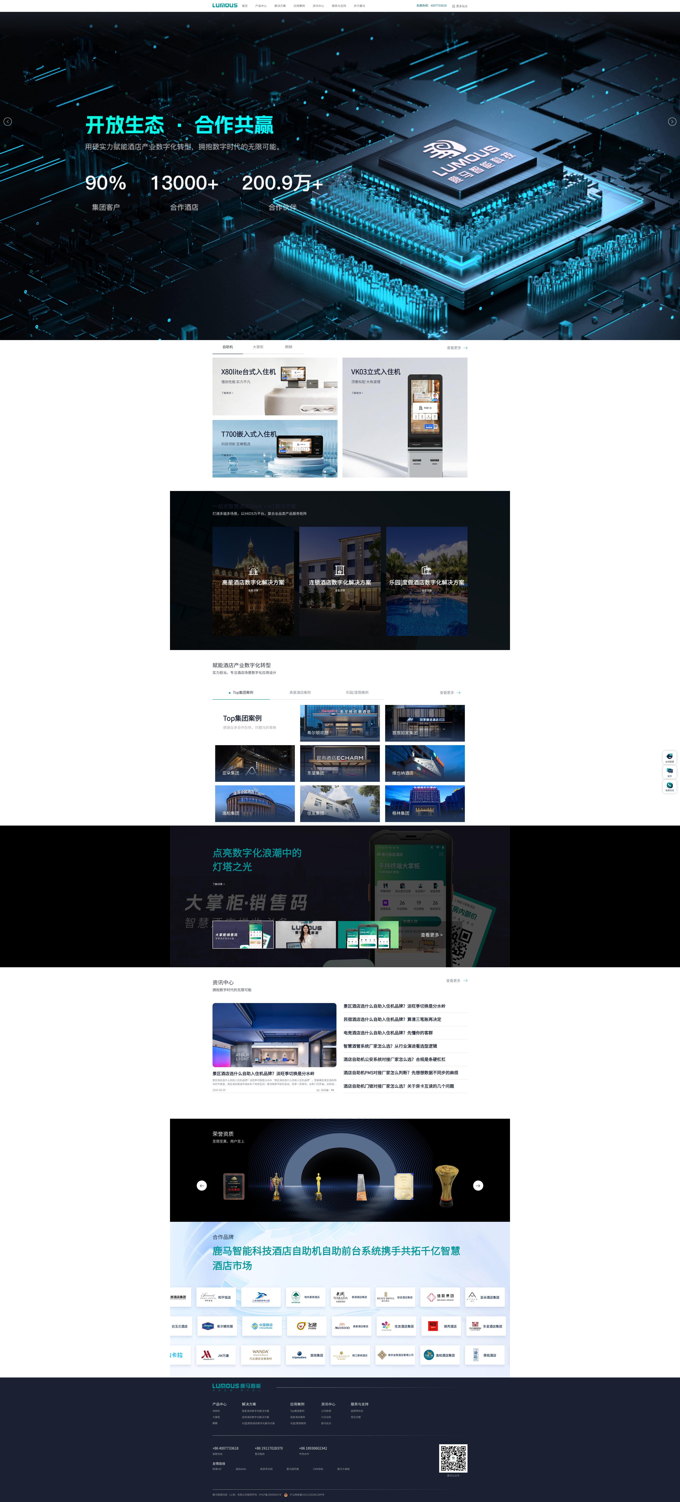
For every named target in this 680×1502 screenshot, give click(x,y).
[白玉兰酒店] (267, 1326)
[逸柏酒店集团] (340, 1356)
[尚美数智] (429, 1298)
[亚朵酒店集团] (385, 1298)
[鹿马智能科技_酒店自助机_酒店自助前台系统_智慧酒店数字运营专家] (236, 1387)
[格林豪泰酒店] (205, 1298)
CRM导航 (318, 1469)
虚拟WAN (241, 1469)
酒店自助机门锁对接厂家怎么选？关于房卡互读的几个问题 (399, 1086)
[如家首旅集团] (178, 1326)
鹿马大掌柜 (343, 1469)
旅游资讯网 (266, 1469)
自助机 (227, 347)
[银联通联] (474, 1298)
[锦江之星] (474, 1356)
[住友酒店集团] (491, 1326)
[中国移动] (357, 1326)
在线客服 (669, 762)
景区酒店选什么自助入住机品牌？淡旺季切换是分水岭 (395, 1006)
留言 (670, 776)
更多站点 (462, 6)
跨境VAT (217, 1469)
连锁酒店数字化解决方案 (255, 1417)
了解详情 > (218, 884)
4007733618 (439, 5)
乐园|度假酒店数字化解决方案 (258, 1423)
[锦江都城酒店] (250, 1356)
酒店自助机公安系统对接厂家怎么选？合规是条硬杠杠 (395, 1059)
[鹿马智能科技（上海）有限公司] (225, 5)
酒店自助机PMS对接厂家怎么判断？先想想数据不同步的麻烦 (401, 1073)
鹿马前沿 (326, 1423)
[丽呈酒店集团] (295, 1298)
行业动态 (326, 1417)
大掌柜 (258, 347)
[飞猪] (402, 1326)
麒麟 (288, 347)
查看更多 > (432, 935)
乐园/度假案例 (357, 692)
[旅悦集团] (206, 1356)
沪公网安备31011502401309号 (306, 1494)
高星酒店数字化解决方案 (255, 1411)
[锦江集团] (430, 1356)
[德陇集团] (340, 1298)
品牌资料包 (357, 1411)
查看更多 (454, 347)
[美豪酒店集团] (447, 1326)
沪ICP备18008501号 (270, 1494)
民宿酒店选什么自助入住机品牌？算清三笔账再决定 (392, 1019)
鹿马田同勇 (293, 1469)
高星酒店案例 (300, 692)
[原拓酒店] (385, 1356)
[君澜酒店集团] (250, 1298)
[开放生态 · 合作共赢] (340, 170)
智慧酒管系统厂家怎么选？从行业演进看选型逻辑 (390, 1046)
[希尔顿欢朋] (312, 1326)
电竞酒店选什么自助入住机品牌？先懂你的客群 (388, 1033)
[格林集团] (223, 1326)
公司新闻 (326, 1411)
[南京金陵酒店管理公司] (295, 1356)
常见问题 (356, 1417)
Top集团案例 (243, 692)
